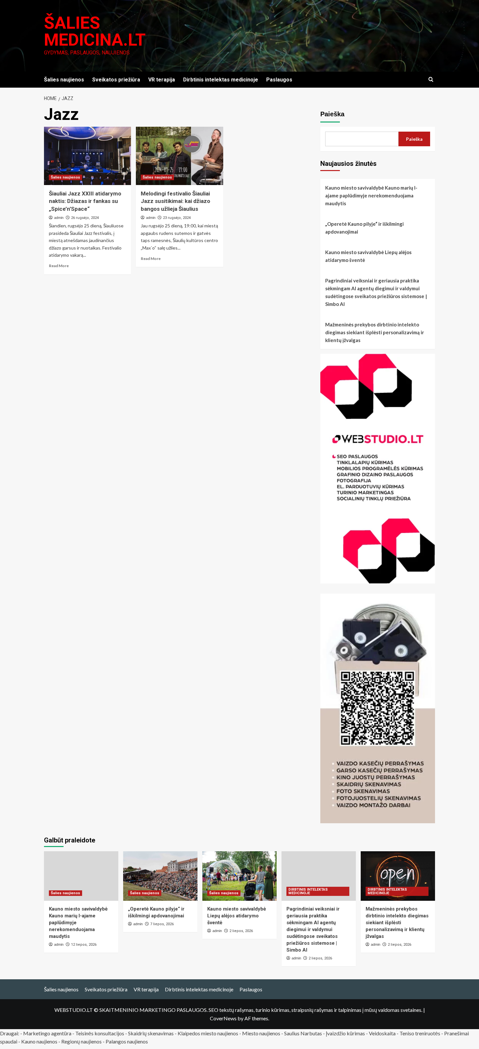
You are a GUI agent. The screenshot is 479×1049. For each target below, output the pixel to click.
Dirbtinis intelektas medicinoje (220, 80)
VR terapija (161, 80)
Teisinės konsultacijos (99, 1033)
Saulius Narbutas (303, 1033)
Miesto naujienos (261, 1033)
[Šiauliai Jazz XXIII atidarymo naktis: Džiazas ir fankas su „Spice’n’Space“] (87, 156)
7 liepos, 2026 (162, 924)
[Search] (431, 79)
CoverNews (223, 1018)
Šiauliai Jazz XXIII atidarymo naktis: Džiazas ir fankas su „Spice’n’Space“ (85, 201)
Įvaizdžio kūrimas (345, 1033)
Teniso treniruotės (419, 1033)
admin (59, 218)
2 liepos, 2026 (241, 931)
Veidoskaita (382, 1033)
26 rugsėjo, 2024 (85, 218)
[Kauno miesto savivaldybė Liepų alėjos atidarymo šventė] (239, 876)
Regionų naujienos (81, 1041)
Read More (59, 265)
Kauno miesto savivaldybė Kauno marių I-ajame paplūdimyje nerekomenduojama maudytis (371, 195)
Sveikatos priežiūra (116, 80)
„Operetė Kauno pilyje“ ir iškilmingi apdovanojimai (364, 228)
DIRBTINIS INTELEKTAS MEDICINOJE (308, 891)
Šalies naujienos (64, 80)
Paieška (332, 114)
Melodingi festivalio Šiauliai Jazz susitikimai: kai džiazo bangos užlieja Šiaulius (175, 201)
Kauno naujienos (39, 1041)
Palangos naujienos (127, 1041)
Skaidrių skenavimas (151, 1033)
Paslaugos (279, 80)
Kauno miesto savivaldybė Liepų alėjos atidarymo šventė (368, 256)
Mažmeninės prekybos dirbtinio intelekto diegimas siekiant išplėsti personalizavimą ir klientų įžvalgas (374, 332)
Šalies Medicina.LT (95, 31)
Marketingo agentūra (47, 1033)
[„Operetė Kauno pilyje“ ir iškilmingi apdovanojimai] (160, 876)
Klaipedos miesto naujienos (208, 1033)
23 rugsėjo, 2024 (177, 218)
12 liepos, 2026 (83, 944)
